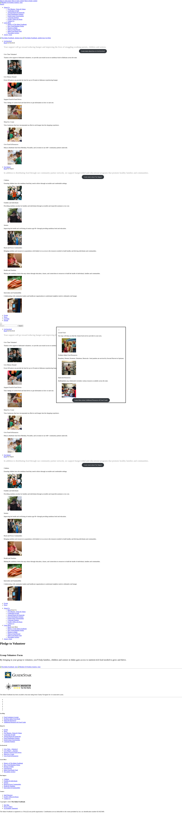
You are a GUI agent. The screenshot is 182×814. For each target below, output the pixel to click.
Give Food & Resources (11, 756)
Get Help (48, 38)
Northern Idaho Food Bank (12, 719)
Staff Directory (8, 795)
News (5, 317)
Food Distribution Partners (15, 14)
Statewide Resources (10, 720)
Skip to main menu (5, 1)
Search (2, 4)
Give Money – (11, 751)
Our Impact (7, 167)
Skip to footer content (30, 1)
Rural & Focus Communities (12, 784)
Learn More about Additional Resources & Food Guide (91, 400)
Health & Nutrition (9, 786)
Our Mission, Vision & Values (17, 9)
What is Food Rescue (14, 29)
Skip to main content (18, 1)
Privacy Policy (8, 806)
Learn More (7, 23)
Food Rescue (8, 768)
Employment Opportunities (16, 16)
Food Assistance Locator (11, 717)
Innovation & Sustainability (12, 788)
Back (5, 43)
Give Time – (11, 749)
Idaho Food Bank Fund (15, 31)
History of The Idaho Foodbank (17, 24)
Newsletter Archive (13, 33)
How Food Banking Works (16, 26)
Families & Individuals (10, 781)
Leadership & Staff (13, 11)
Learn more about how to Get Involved (93, 51)
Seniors (6, 782)
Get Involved (8, 41)
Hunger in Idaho (12, 28)
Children (6, 779)
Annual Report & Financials (16, 12)
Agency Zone (8, 34)
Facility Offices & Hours (15, 19)
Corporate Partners (13, 17)
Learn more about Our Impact (93, 177)
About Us (7, 7)
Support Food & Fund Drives (12, 752)
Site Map (6, 805)
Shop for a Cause (9, 754)
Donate (6, 320)
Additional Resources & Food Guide (15, 722)
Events (6, 315)
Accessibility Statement (11, 808)
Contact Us (11, 21)
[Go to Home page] (11, 38)
